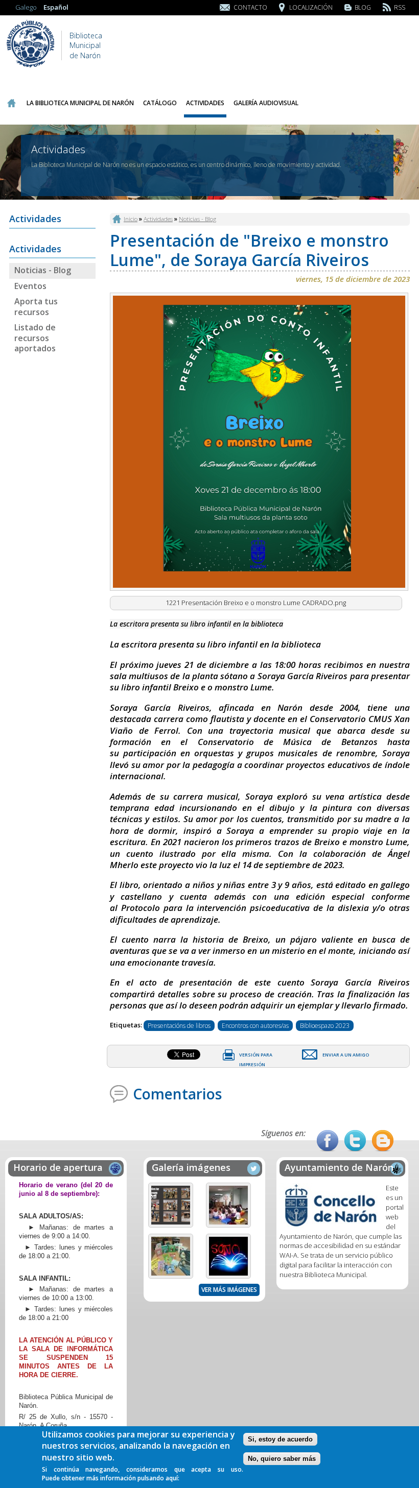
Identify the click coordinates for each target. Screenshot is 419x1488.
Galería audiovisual (266, 103)
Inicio (11, 103)
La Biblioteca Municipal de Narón (80, 103)
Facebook (327, 1140)
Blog (363, 7)
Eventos (30, 286)
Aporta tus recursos (36, 307)
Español (55, 7)
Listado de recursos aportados (35, 338)
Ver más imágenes (229, 1289)
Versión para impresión (255, 1056)
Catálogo (160, 103)
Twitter (355, 1140)
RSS (399, 7)
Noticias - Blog (42, 270)
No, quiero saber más (282, 1458)
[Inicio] (30, 66)
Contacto (250, 7)
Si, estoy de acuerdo (280, 1439)
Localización (311, 7)
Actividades (205, 103)
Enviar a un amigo (345, 1054)
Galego (26, 7)
